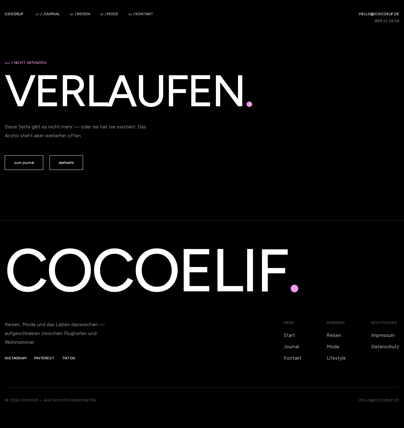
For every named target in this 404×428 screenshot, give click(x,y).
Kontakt (292, 358)
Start (289, 335)
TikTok (68, 358)
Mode (333, 347)
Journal (291, 347)
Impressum (383, 335)
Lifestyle (336, 358)
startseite (66, 162)
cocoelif (14, 14)
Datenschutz (385, 347)
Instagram (16, 358)
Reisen (334, 335)
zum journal (24, 162)
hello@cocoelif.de (379, 14)
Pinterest (44, 358)
